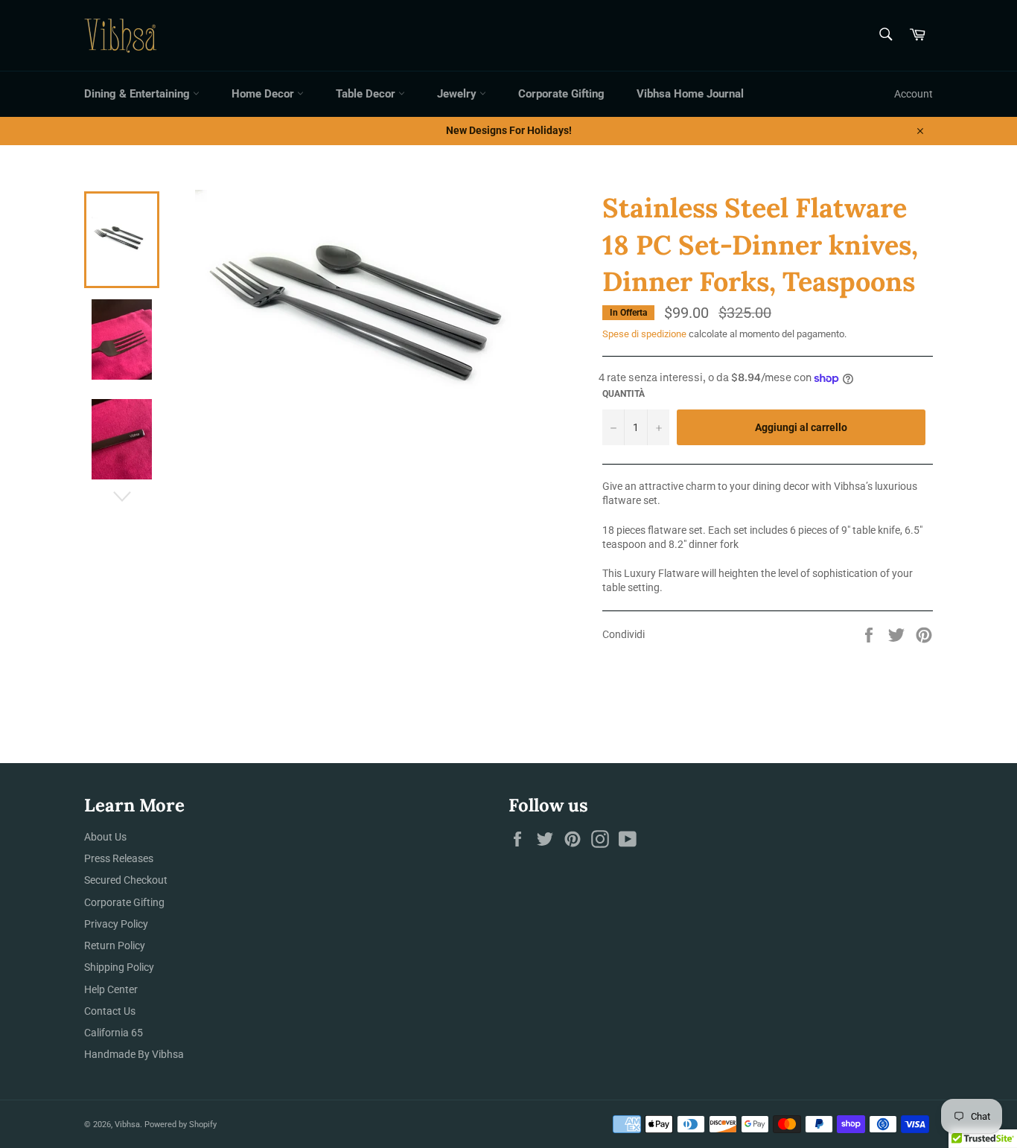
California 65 (113, 1033)
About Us (105, 837)
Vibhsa (127, 1124)
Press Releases (118, 858)
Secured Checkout (126, 880)
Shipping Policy (119, 967)
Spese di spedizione (644, 333)
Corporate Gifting (561, 94)
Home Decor (264, 94)
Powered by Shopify (180, 1124)
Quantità (623, 394)
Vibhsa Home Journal (690, 94)
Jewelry (458, 94)
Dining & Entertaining (138, 94)
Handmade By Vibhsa (134, 1054)
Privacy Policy (116, 924)
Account (913, 94)
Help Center (111, 989)
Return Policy (114, 945)
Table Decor (367, 94)
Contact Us (110, 1011)
